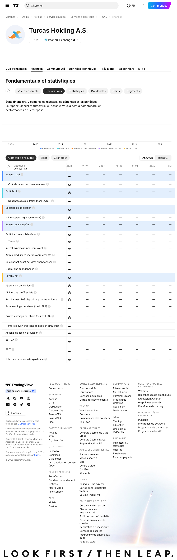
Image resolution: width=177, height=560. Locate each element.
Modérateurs (120, 410)
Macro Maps (56, 487)
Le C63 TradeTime (90, 494)
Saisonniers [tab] (126, 68)
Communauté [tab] (56, 68)
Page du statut (88, 541)
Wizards (117, 449)
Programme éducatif (149, 431)
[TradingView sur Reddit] (28, 404)
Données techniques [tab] (82, 68)
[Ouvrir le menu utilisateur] (142, 5)
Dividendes (55, 458)
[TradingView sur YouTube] (21, 398)
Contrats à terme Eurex (93, 439)
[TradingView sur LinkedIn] (8, 404)
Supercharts (56, 388)
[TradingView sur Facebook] (14, 398)
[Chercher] (8, 167)
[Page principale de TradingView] (16, 5)
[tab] (28, 91)
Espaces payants (122, 457)
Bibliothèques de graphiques (154, 394)
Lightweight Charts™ (149, 398)
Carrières (85, 469)
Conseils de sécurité (91, 530)
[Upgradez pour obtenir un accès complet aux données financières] (69, 176)
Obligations (55, 406)
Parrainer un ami (122, 395)
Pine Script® (56, 491)
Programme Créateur (119, 401)
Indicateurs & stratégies (120, 444)
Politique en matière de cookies (92, 522)
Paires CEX (55, 414)
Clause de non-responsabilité (88, 511)
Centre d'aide (87, 465)
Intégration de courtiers (151, 423)
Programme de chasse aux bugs (95, 536)
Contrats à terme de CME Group (94, 434)
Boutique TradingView (92, 483)
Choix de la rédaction (119, 430)
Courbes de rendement (62, 480)
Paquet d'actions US (91, 443)
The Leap (85, 421)
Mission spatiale (88, 457)
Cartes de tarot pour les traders (93, 489)
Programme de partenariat (153, 427)
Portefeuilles (56, 476)
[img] (74, 39)
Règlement (119, 406)
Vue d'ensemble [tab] (16, 68)
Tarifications (86, 392)
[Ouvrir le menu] (7, 5)
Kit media (85, 473)
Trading (117, 421)
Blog (82, 461)
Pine (51, 421)
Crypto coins (56, 410)
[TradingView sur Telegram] (14, 404)
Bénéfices (54, 454)
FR (133, 5)
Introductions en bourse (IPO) (62, 464)
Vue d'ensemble (88, 410)
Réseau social (120, 388)
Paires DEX (55, 418)
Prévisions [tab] (107, 68)
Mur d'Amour (120, 392)
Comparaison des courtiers (95, 418)
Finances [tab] (37, 68)
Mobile (52, 502)
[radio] (147, 157)
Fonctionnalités (88, 388)
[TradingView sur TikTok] (21, 404)
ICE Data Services (26, 423)
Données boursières (91, 395)
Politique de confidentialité (94, 516)
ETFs (51, 402)
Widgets (143, 390)
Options (53, 483)
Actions (53, 398)
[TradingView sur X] (8, 398)
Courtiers (85, 414)
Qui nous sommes (89, 454)
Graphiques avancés (149, 402)
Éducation (118, 424)
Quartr (37, 455)
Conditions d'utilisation (92, 505)
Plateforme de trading (150, 406)
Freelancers (119, 453)
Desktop (53, 506)
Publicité (143, 419)
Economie (54, 450)
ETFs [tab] (141, 68)
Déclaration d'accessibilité (94, 526)
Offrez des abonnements (94, 399)
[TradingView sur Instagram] (28, 398)
